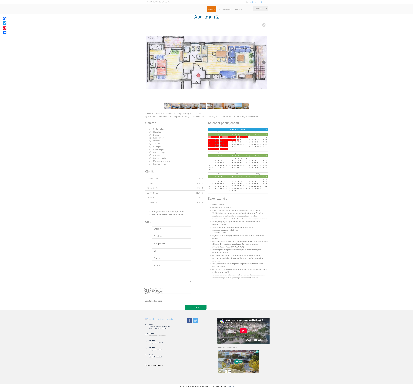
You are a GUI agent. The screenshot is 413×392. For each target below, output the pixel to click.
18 (212, 144)
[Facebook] (5, 19)
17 (209, 144)
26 (215, 146)
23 (226, 144)
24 (209, 146)
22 (223, 144)
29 (223, 146)
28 (221, 146)
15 (223, 142)
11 (212, 142)
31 (209, 149)
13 (218, 142)
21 (221, 144)
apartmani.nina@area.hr (258, 2)
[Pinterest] (5, 28)
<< (210, 129)
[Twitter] (5, 23)
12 (215, 142)
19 (215, 144)
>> (266, 129)
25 (212, 146)
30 (226, 146)
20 (218, 144)
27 (218, 146)
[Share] (5, 32)
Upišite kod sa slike (153, 301)
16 (226, 142)
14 (221, 142)
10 (209, 142)
